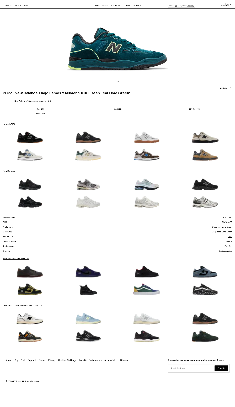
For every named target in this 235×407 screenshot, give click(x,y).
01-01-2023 (227, 217)
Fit (231, 88)
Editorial (126, 5)
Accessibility (111, 360)
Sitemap (124, 360)
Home (96, 5)
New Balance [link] (9, 171)
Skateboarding (225, 251)
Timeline (137, 5)
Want (228, 5)
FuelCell (228, 246)
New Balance (20, 101)
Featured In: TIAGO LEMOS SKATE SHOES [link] (22, 306)
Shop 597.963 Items (111, 5)
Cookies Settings (67, 360)
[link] (30, 137)
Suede (229, 241)
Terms (42, 360)
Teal (230, 237)
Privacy (51, 360)
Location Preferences (90, 360)
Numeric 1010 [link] (9, 124)
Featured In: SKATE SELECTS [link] (16, 259)
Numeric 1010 (45, 101)
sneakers (32, 101)
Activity (223, 88)
